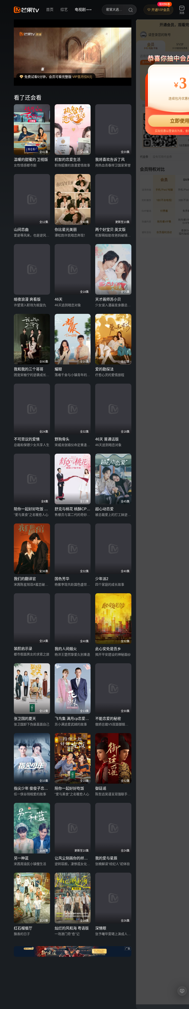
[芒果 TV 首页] (26, 9)
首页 (49, 10)
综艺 (64, 10)
